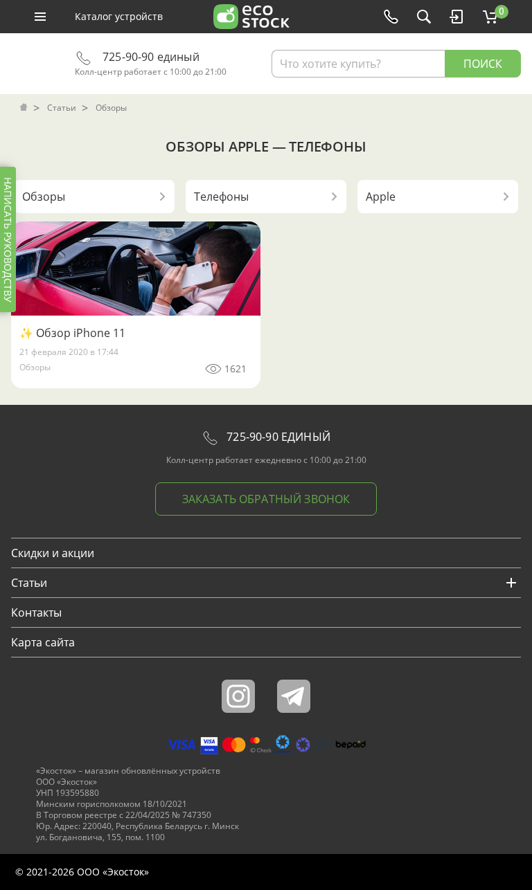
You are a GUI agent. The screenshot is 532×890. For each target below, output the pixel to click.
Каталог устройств (119, 16)
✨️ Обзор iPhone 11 (72, 332)
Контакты (36, 612)
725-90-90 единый (150, 57)
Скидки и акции (52, 553)
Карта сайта (43, 642)
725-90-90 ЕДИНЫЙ (277, 436)
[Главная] (24, 107)
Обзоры (35, 367)
